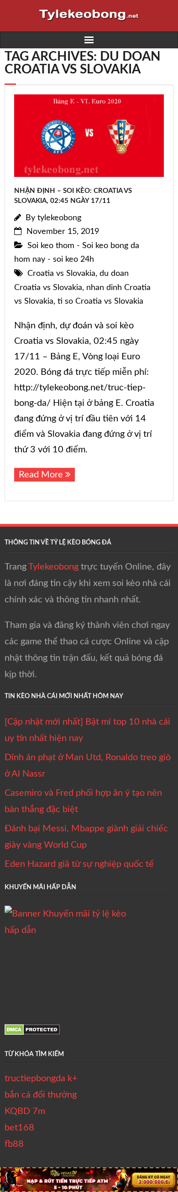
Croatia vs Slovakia (61, 273)
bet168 (19, 1127)
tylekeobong (59, 218)
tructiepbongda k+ (41, 1078)
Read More (41, 474)
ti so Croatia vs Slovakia (100, 301)
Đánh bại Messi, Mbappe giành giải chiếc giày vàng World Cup (86, 837)
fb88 (14, 1144)
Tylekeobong (53, 566)
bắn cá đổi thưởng (41, 1094)
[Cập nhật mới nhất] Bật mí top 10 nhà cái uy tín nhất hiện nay (87, 730)
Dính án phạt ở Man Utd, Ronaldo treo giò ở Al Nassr (88, 765)
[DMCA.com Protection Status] (32, 1032)
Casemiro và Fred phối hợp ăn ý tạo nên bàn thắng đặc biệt (83, 801)
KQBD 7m (25, 1111)
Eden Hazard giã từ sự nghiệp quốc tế (79, 864)
